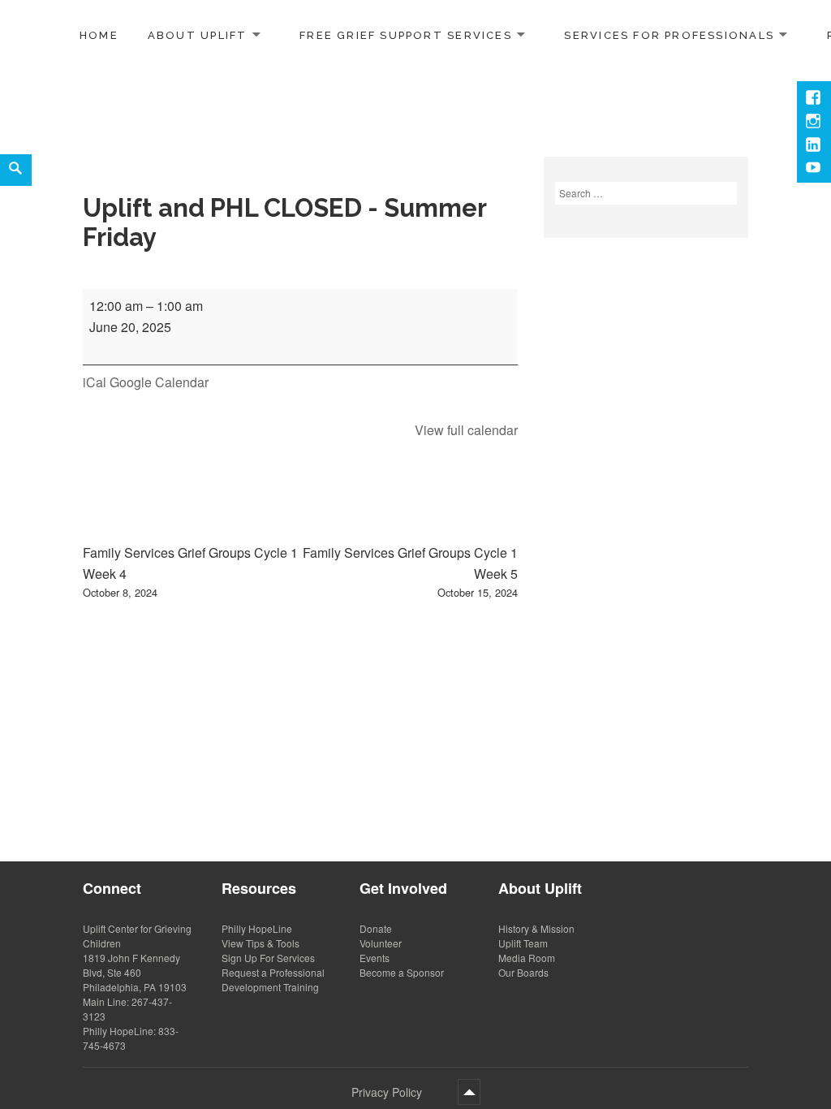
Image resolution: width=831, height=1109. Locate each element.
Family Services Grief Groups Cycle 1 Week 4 (190, 571)
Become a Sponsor (402, 972)
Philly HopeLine (257, 928)
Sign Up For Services (268, 957)
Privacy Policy (386, 1092)
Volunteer (381, 943)
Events (375, 957)
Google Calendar (159, 382)
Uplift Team (523, 943)
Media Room (526, 957)
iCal (94, 382)
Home (99, 35)
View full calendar (466, 430)
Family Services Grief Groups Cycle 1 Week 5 (410, 571)
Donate (376, 928)
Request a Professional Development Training (273, 979)
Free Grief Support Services (405, 34)
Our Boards (523, 972)
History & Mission (536, 928)
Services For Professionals (668, 34)
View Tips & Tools (260, 943)
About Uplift (198, 34)
